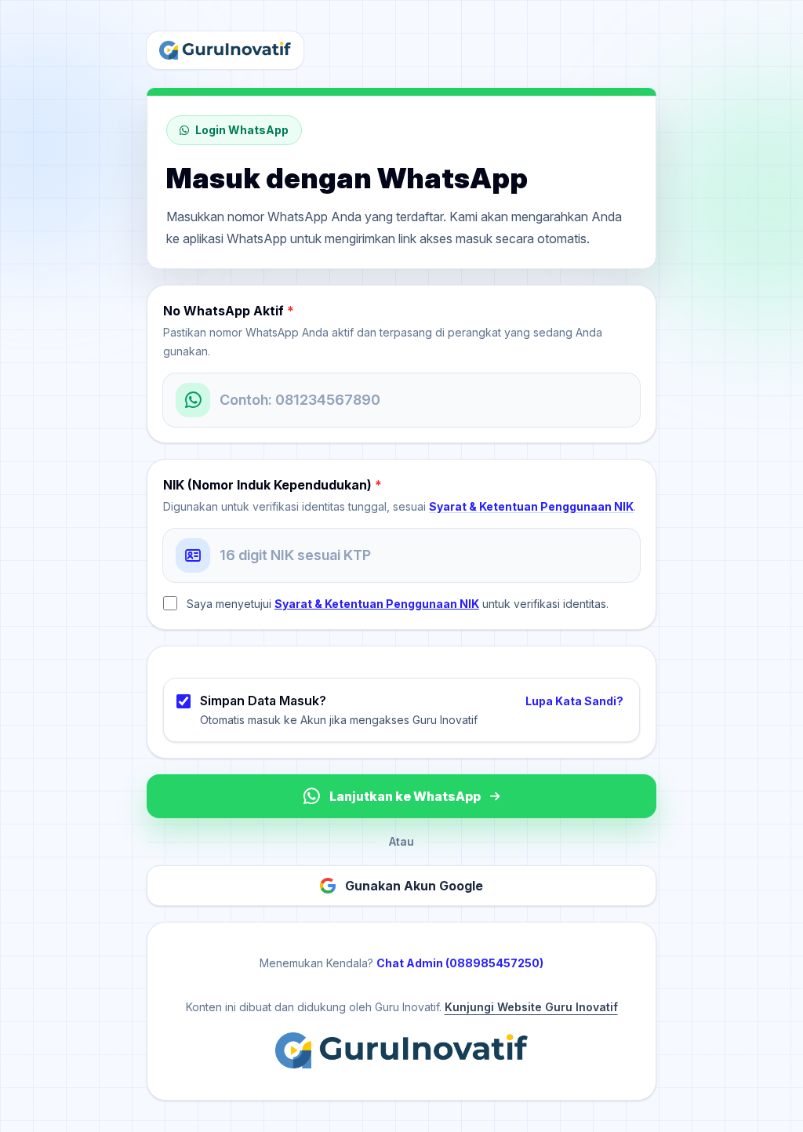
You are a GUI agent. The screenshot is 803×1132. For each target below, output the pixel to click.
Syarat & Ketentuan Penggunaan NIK (531, 506)
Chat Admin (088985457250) (459, 963)
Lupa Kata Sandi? (574, 701)
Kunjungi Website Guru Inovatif (531, 1007)
